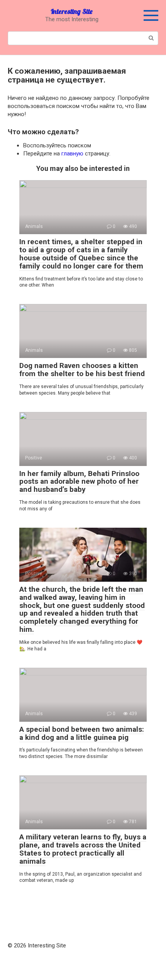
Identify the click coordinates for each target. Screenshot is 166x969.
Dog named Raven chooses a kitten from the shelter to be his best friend (82, 369)
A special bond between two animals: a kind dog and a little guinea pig (81, 733)
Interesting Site (72, 11)
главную (72, 153)
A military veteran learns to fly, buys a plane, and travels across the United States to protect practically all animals (82, 849)
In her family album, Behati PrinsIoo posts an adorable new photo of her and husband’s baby (79, 481)
